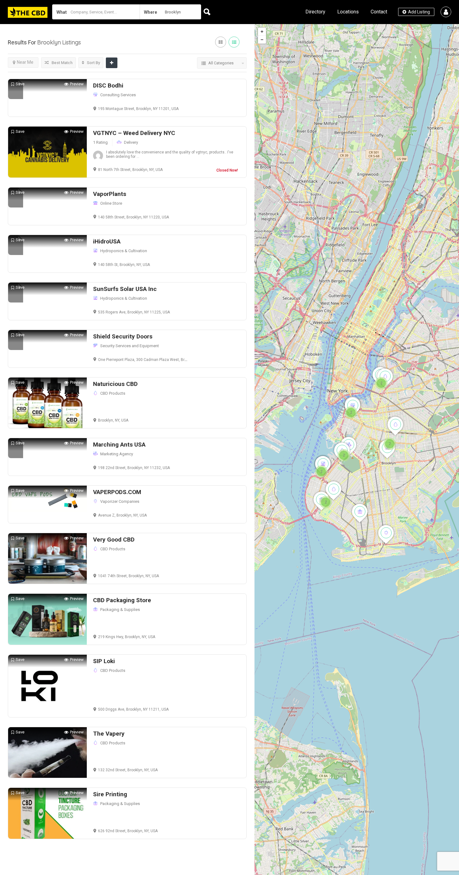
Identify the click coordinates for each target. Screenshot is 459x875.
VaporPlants (109, 194)
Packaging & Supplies (120, 609)
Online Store (111, 203)
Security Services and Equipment (129, 345)
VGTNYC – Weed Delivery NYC (134, 133)
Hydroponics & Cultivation (123, 250)
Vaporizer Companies (119, 501)
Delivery (131, 142)
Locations (348, 12)
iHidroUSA (107, 241)
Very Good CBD (114, 539)
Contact (379, 12)
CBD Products (112, 393)
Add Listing (418, 11)
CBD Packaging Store (122, 600)
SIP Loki (104, 661)
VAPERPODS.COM (117, 492)
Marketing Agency (116, 454)
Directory (315, 12)
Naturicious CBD (115, 384)
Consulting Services (118, 94)
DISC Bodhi (108, 85)
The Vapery (109, 733)
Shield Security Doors (122, 336)
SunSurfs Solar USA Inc (125, 288)
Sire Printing (110, 794)
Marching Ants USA (119, 444)
